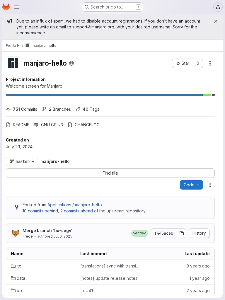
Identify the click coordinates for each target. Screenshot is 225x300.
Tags (91, 109)
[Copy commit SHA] (181, 233)
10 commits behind (40, 210)
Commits (25, 109)
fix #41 (86, 290)
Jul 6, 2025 (63, 236)
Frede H (29, 236)
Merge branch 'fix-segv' (47, 230)
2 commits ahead (76, 210)
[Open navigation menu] (16, 7)
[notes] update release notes (108, 278)
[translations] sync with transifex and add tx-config (110, 265)
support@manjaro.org (93, 26)
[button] (139, 233)
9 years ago (198, 265)
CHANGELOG (87, 124)
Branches (60, 109)
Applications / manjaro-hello (74, 204)
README (21, 124)
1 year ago (200, 278)
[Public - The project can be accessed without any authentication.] (71, 63)
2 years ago (198, 290)
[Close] (215, 21)
